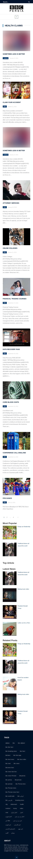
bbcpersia (22, 775)
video (21, 808)
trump (15, 808)
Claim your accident (12, 102)
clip (7, 804)
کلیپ (7, 833)
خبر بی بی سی (17, 820)
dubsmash (14, 804)
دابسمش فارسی (10, 829)
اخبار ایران (14, 812)
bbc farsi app (17, 755)
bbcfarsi (8, 755)
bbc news (16, 763)
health (22, 804)
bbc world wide (10, 796)
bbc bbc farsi (9, 747)
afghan (8, 743)
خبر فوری (8, 824)
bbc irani (8, 763)
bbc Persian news (11, 788)
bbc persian (9, 784)
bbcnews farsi (10, 767)
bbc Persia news (21, 784)
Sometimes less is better (14, 54)
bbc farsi (22, 751)
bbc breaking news (11, 751)
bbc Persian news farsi (12, 792)
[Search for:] (8, 2)
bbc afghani (21, 743)
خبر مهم (20, 829)
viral (7, 812)
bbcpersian (18, 780)
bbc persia (9, 780)
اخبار (21, 812)
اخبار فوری (9, 816)
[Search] (29, 2)
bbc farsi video (21, 759)
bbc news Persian (11, 775)
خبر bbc (8, 820)
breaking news (19, 800)
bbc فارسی (9, 800)
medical (6, 58)
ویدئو (13, 833)
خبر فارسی (17, 824)
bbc (14, 743)
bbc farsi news (10, 759)
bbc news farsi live (11, 771)
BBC (5, 106)
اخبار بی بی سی (19, 816)
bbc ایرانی (20, 796)
